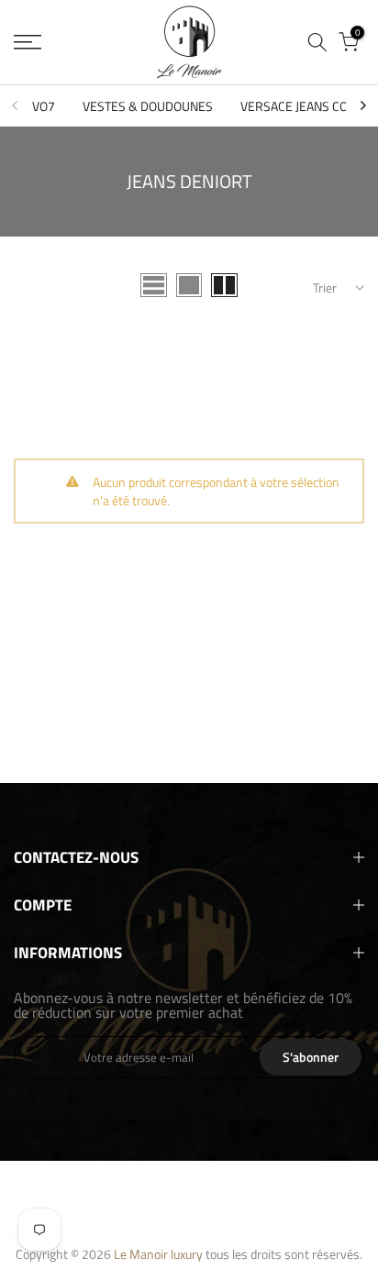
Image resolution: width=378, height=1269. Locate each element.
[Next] (362, 105)
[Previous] (15, 105)
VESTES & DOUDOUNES (148, 106)
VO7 (43, 106)
